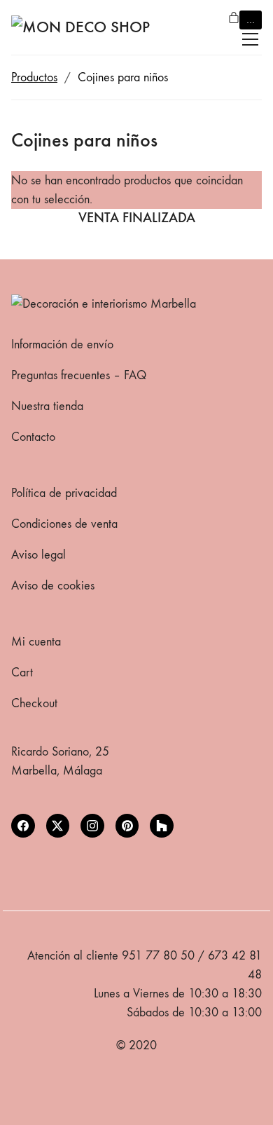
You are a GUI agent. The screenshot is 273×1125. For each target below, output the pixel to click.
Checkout (34, 703)
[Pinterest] (127, 826)
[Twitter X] (58, 826)
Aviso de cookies (52, 585)
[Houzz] (162, 826)
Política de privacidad (64, 493)
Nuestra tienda (47, 406)
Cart (22, 672)
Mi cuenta (36, 641)
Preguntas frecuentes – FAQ (78, 375)
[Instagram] (92, 826)
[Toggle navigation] (250, 39)
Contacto (33, 437)
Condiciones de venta (64, 524)
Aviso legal (38, 554)
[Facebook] (23, 826)
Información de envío (62, 344)
